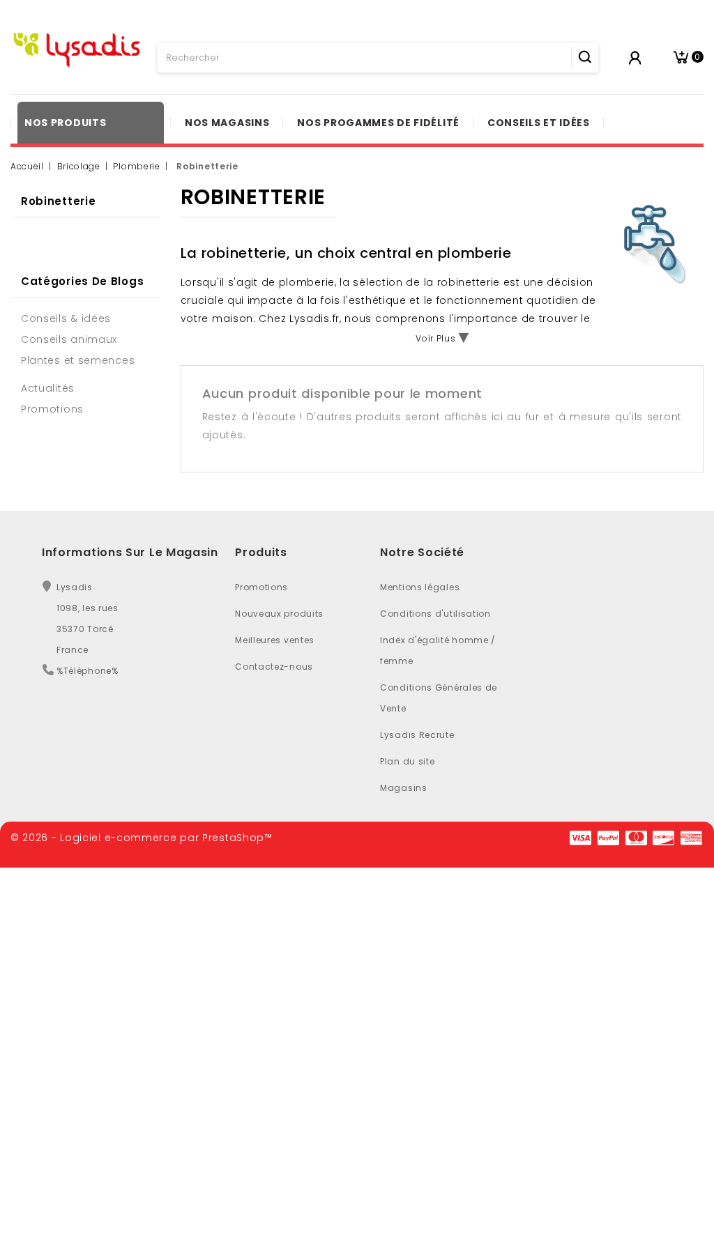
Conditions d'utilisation (435, 614)
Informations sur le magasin (130, 552)
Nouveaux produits (279, 614)
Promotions (261, 587)
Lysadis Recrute (417, 735)
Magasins (403, 788)
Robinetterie (58, 201)
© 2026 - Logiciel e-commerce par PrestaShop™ (141, 838)
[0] (681, 57)
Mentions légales (419, 587)
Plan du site (407, 761)
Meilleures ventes (274, 640)
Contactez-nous (274, 666)
